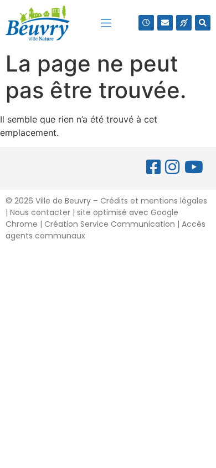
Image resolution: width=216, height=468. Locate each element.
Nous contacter (40, 212)
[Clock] (146, 22)
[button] (106, 23)
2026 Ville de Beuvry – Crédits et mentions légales (109, 200)
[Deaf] (184, 22)
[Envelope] (165, 22)
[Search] (202, 22)
